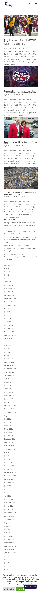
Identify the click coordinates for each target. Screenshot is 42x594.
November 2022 (10, 405)
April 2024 (8, 355)
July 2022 (7, 419)
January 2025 (9, 328)
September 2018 (10, 553)
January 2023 (9, 399)
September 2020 (10, 483)
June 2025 (7, 315)
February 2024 (9, 362)
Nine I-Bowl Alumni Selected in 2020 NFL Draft (20, 41)
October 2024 (9, 338)
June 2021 (7, 456)
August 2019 (8, 523)
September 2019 (10, 519)
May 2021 (7, 459)
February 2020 (9, 503)
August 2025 (8, 308)
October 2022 (9, 409)
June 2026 (7, 275)
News (24, 44)
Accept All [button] (21, 589)
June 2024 (7, 349)
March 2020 (8, 499)
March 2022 (8, 429)
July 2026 (7, 272)
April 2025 (8, 322)
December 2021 (10, 439)
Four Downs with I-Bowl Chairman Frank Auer (20, 143)
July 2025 (7, 312)
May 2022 (7, 422)
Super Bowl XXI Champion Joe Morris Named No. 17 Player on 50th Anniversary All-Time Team (20, 239)
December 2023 (10, 365)
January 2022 (9, 436)
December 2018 (10, 543)
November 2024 (10, 335)
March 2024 (8, 359)
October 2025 (9, 302)
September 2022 (10, 412)
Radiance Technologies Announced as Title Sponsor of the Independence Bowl (20, 92)
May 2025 (7, 318)
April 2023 (8, 389)
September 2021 (10, 449)
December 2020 (10, 472)
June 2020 (7, 489)
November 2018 (10, 546)
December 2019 (10, 509)
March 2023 (8, 392)
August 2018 (8, 556)
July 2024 (7, 345)
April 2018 (8, 569)
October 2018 (9, 549)
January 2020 (9, 506)
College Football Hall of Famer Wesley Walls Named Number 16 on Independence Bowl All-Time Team (19, 225)
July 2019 (7, 526)
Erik (7, 44)
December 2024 (10, 332)
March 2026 (8, 285)
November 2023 (10, 369)
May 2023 (7, 385)
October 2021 (9, 446)
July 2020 (7, 486)
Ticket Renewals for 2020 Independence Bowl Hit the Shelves (20, 194)
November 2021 (10, 442)
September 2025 (10, 305)
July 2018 (7, 559)
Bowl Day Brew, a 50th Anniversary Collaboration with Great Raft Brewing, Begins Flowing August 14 (20, 248)
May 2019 (7, 533)
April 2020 (8, 496)
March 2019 (8, 536)
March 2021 (8, 462)
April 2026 (8, 282)
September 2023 (10, 375)
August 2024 (8, 342)
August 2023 (8, 379)
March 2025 (8, 325)
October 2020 (9, 479)
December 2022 (10, 402)
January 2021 (9, 469)
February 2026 (9, 288)
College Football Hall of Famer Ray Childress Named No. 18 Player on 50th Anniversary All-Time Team (20, 256)
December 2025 (10, 295)
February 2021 (9, 466)
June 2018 (7, 563)
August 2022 (8, 416)
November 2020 (10, 476)
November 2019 (10, 513)
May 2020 (7, 493)
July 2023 (7, 382)
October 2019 (9, 516)
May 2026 (7, 278)
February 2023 (9, 395)
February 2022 (9, 432)
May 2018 (7, 566)
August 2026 (8, 268)
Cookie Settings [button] (9, 589)
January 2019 (9, 539)
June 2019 (7, 529)
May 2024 (7, 352)
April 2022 (8, 426)
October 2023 (9, 372)
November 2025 (10, 298)
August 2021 (8, 452)
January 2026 (9, 292)
